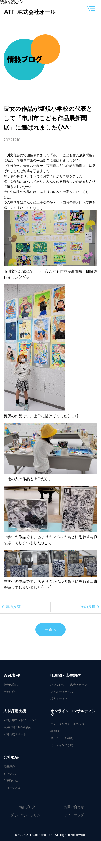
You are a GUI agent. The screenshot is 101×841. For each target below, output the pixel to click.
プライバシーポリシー (27, 815)
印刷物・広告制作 (65, 675)
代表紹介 (9, 766)
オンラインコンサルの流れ (67, 724)
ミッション (11, 773)
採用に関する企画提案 (18, 727)
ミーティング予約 (61, 745)
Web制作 (12, 675)
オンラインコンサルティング (73, 713)
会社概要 (11, 757)
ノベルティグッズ (61, 691)
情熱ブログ (27, 807)
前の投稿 (10, 607)
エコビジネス (12, 787)
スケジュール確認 (61, 738)
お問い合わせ (74, 807)
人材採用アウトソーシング (20, 720)
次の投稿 (90, 607)
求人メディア (58, 698)
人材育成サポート (15, 734)
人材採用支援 (15, 711)
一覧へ (50, 629)
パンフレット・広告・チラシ (68, 684)
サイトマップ (74, 815)
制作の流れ (11, 684)
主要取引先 (11, 780)
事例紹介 (9, 691)
